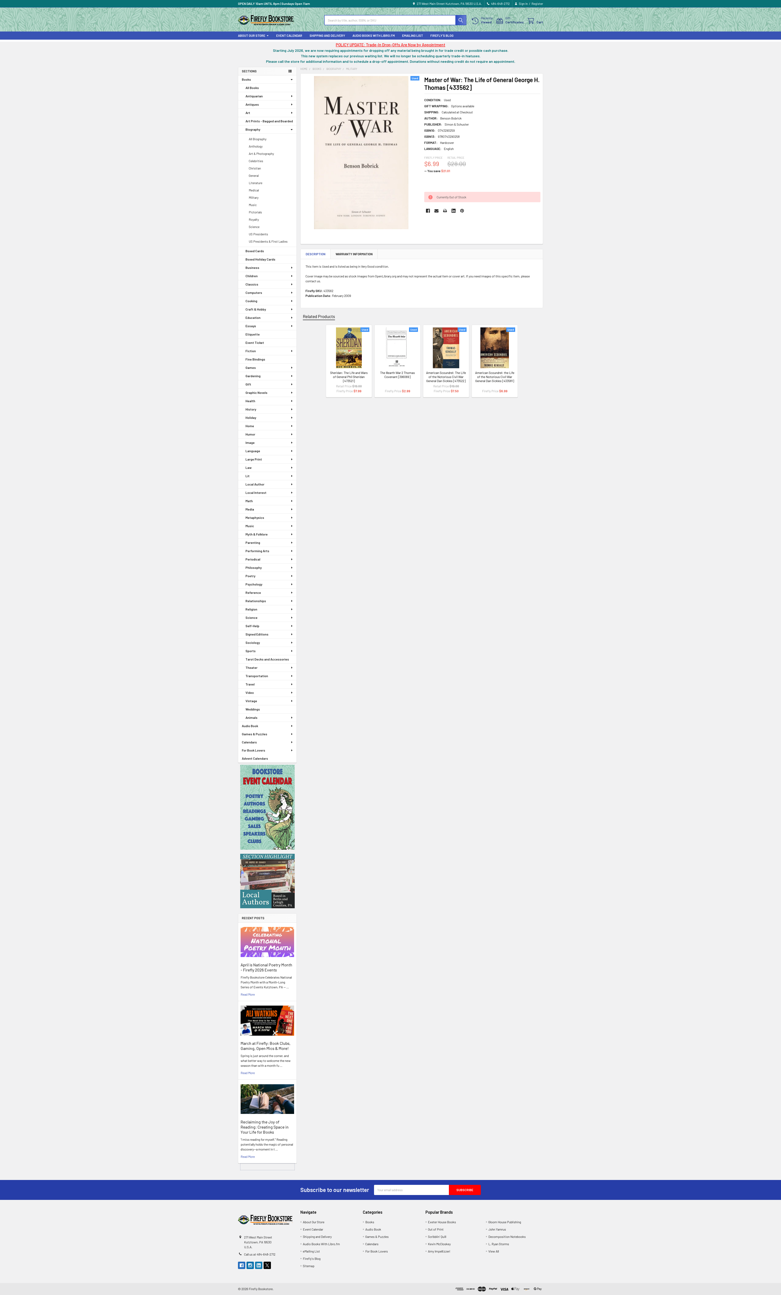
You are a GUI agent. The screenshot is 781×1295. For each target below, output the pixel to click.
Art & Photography (261, 153)
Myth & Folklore (256, 534)
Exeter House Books (442, 1222)
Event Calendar (289, 35)
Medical (254, 190)
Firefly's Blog (442, 35)
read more (248, 994)
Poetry (250, 576)
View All (493, 1251)
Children (251, 276)
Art (247, 113)
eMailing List (412, 35)
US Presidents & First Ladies (268, 241)
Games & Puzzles (254, 734)
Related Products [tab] (319, 316)
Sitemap (308, 1266)
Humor (250, 434)
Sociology (252, 642)
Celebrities (256, 161)
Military (254, 197)
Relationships (255, 601)
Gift (248, 384)
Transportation (256, 676)
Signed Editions (256, 634)
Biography (252, 129)
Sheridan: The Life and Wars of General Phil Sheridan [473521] (349, 377)
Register (537, 3)
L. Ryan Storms (498, 1244)
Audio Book (250, 726)
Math (249, 501)
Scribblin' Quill (437, 1237)
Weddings (252, 709)
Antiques (252, 104)
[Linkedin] (453, 210)
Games (250, 367)
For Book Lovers (253, 750)
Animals (251, 717)
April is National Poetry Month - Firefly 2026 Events (266, 967)
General (254, 175)
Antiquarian (254, 96)
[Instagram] (250, 1265)
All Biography (257, 139)
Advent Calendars (255, 758)
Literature (255, 183)
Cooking (251, 301)
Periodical (252, 559)
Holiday (250, 417)
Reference (253, 592)
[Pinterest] (462, 210)
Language (252, 451)
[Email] (436, 210)
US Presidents (258, 234)
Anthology (256, 146)
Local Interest (255, 492)
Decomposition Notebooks (507, 1237)
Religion (251, 609)
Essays (250, 326)
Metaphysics (254, 517)
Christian (255, 168)
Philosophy (253, 567)
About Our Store (251, 35)
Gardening (253, 376)
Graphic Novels (256, 392)
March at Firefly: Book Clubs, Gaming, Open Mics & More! (265, 1046)
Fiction (250, 351)
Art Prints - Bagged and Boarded (269, 121)
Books (246, 79)
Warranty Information (354, 254)
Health (250, 401)
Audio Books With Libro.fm (373, 35)
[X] (267, 1265)
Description (315, 254)
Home (249, 426)
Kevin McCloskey (439, 1244)
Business (252, 267)
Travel (250, 684)
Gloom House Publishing (504, 1222)
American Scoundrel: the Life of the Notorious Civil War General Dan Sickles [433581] (494, 377)
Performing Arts (257, 551)
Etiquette (252, 334)
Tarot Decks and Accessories (267, 659)
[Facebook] (428, 210)
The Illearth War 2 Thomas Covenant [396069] (397, 375)
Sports (250, 651)
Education (253, 317)
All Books (252, 88)
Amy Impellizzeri (439, 1251)
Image (250, 442)
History (250, 409)
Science (254, 227)
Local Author (254, 484)
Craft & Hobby (255, 309)
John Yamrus (497, 1229)
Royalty (254, 219)
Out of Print (436, 1229)
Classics (251, 284)
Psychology (253, 584)
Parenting (252, 542)
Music (253, 205)
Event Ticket (254, 342)
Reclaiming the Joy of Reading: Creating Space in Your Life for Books (265, 1126)
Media (249, 509)
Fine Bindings (255, 359)
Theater (251, 667)
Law (248, 467)
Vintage (251, 701)
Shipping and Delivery (327, 35)
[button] (267, 807)
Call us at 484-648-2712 (259, 1254)
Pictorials (255, 212)
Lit (247, 476)
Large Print (253, 459)
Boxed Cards (254, 251)
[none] (361, 152)
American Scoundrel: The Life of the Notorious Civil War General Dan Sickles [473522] (446, 377)
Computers (253, 292)
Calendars (249, 742)
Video (249, 692)
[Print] (445, 210)
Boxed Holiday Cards (260, 259)
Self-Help (252, 626)
